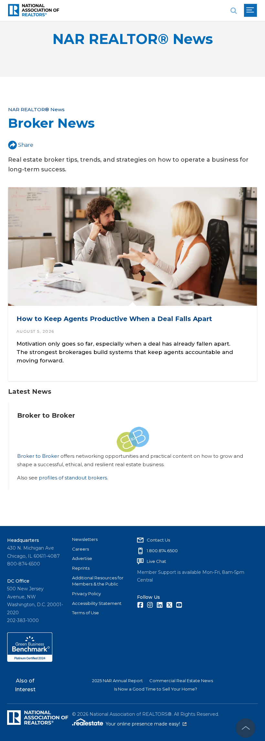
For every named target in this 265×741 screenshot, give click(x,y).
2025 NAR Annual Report (117, 680)
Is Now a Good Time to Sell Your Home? (155, 689)
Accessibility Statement (97, 603)
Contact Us (158, 539)
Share (25, 145)
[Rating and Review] (29, 660)
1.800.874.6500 (162, 550)
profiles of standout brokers (73, 478)
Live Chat (156, 561)
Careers (80, 549)
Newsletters (85, 539)
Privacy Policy (86, 593)
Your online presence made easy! (146, 724)
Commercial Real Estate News (181, 680)
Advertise (82, 558)
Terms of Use (85, 612)
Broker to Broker (38, 456)
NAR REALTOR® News (132, 39)
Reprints (81, 568)
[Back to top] (245, 728)
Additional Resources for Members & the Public (97, 581)
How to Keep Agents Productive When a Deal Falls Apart (114, 319)
